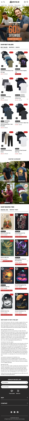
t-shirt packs (10, 339)
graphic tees (14, 358)
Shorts (25, 368)
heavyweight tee (7, 349)
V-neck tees (3, 347)
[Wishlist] (2, 52)
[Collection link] (7, 172)
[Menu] (1, 2)
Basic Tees (10, 5)
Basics (18, 47)
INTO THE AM (16, 417)
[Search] (4, 2)
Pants (6, 368)
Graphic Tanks (14, 209)
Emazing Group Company (19, 419)
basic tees (5, 330)
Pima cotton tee (14, 344)
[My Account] (24, 2)
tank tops (11, 353)
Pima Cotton (18, 5)
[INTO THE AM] (14, 2)
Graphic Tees (4, 5)
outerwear (13, 371)
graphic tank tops (8, 362)
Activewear (7, 367)
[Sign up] (26, 382)
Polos (23, 5)
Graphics (11, 47)
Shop (7, 45)
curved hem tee (4, 348)
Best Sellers (4, 47)
